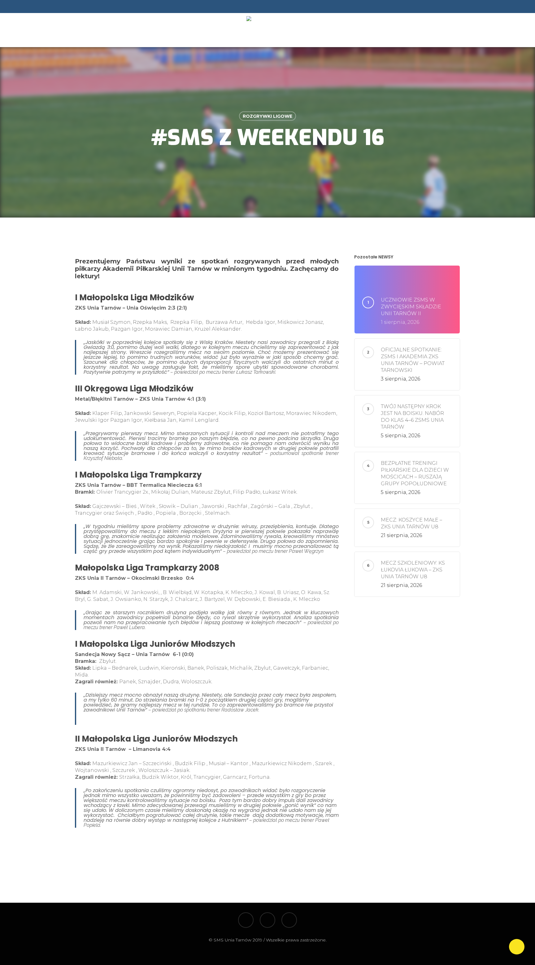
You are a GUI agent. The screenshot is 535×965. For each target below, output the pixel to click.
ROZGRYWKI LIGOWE (267, 116)
